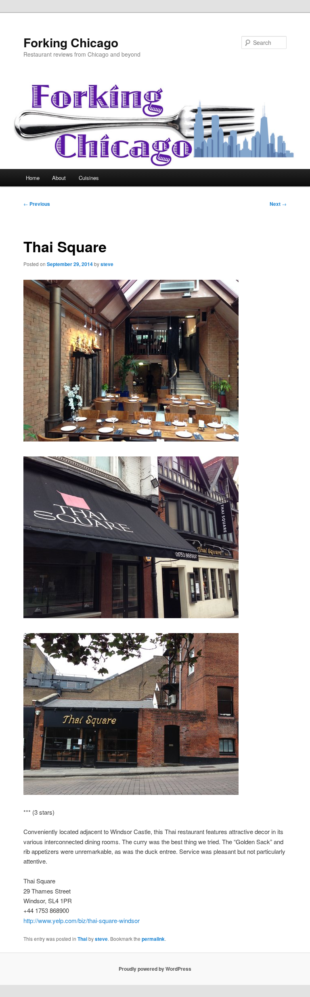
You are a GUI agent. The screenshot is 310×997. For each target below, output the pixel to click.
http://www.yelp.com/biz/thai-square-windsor (81, 920)
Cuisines (89, 178)
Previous (36, 203)
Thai (82, 938)
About (59, 178)
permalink (153, 938)
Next (278, 203)
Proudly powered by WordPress (155, 968)
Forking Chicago (70, 42)
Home (33, 178)
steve (107, 264)
